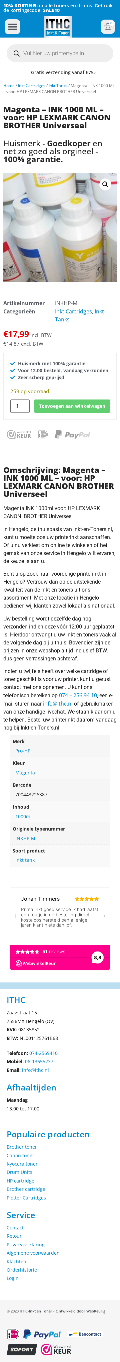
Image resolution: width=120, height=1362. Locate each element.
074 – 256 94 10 (78, 695)
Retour (14, 1236)
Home (9, 85)
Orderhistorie (22, 1270)
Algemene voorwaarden (33, 1253)
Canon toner (20, 1155)
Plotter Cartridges (26, 1197)
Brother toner (22, 1147)
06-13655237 (39, 1061)
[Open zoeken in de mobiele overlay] (60, 53)
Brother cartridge (26, 1189)
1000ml (23, 816)
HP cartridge (20, 1181)
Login (13, 1278)
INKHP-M (25, 838)
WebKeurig (95, 1310)
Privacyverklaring (26, 1244)
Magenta (25, 772)
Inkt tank (25, 860)
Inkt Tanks (58, 85)
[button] (12, 26)
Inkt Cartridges (31, 85)
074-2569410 (43, 1053)
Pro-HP (22, 750)
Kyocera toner (22, 1164)
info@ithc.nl (58, 703)
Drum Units (19, 1172)
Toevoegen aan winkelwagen (72, 406)
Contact (15, 1227)
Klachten (16, 1261)
